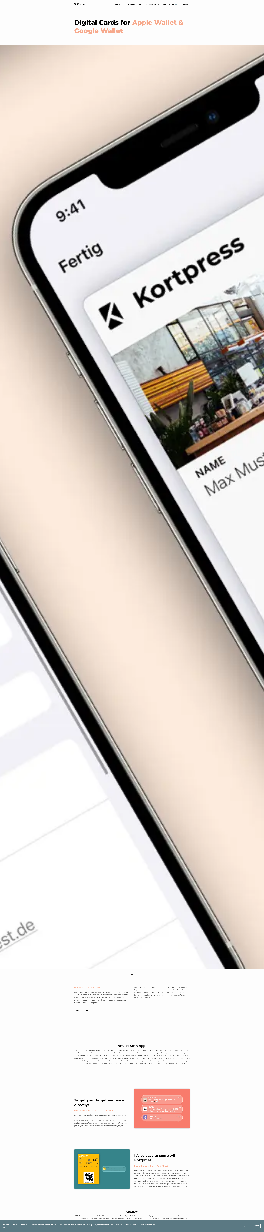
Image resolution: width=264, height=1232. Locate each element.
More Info (80, 1010)
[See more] (131, 974)
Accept (256, 1226)
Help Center (164, 4)
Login (185, 4)
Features (131, 4)
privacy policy (92, 1225)
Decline (242, 1226)
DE (173, 4)
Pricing (152, 4)
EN (176, 4)
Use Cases (142, 4)
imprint (106, 1225)
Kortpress (120, 4)
